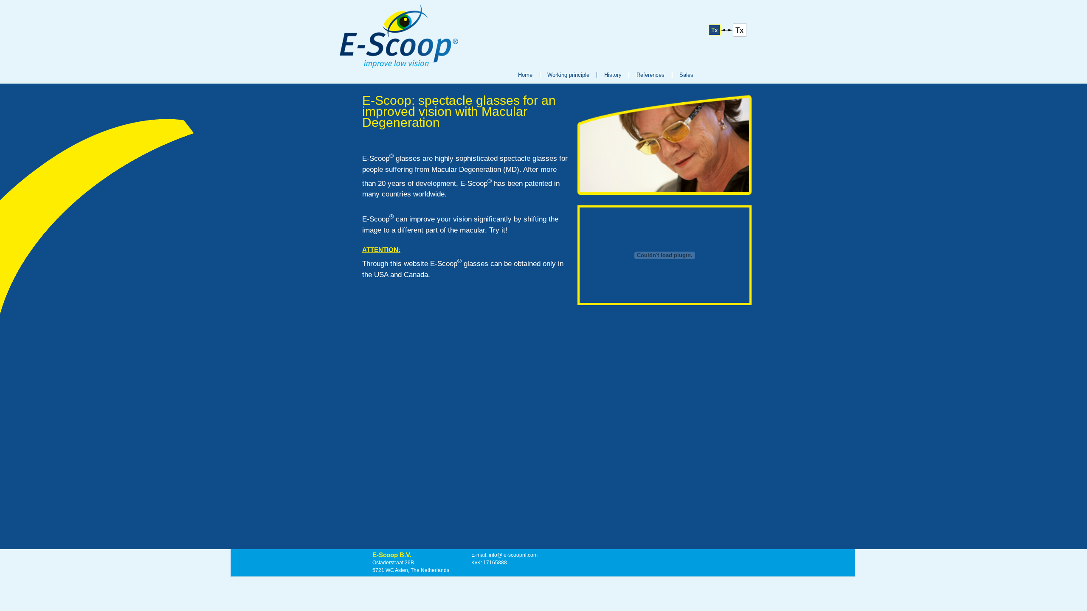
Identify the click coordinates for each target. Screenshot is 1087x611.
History (613, 75)
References (650, 75)
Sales (686, 75)
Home (525, 75)
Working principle (568, 75)
